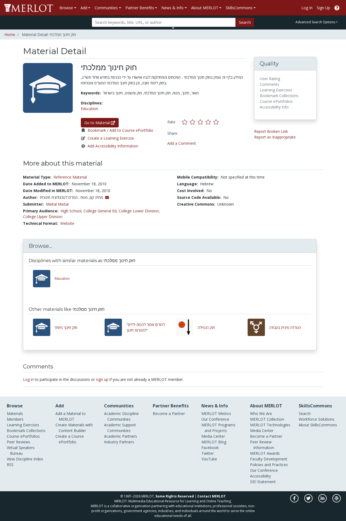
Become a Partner (169, 413)
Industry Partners (119, 441)
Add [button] (84, 7)
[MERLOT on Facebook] (295, 501)
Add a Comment (181, 143)
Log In (306, 7)
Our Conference (215, 419)
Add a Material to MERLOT (70, 416)
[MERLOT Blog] (336, 501)
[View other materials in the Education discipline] (44, 278)
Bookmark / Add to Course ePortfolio (120, 130)
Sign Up (323, 7)
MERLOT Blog (213, 441)
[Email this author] (107, 197)
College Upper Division (42, 216)
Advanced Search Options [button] (315, 22)
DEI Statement (263, 481)
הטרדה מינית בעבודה (285, 327)
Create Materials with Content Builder (74, 427)
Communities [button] (106, 7)
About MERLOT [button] (204, 7)
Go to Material (97, 122)
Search (245, 22)
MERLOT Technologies (270, 424)
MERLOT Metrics (216, 413)
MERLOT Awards (265, 453)
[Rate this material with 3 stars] (201, 122)
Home (9, 34)
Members (15, 419)
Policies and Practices (269, 464)
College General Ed (100, 210)
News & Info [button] (172, 7)
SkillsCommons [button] (239, 7)
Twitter (207, 453)
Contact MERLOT (211, 496)
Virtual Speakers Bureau (21, 450)
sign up (102, 379)
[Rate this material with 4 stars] (209, 122)
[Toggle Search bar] (173, 27)
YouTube (209, 458)
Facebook (210, 447)
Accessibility (260, 476)
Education (89, 108)
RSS (10, 464)
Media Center (213, 436)
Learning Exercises (23, 424)
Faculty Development (268, 458)
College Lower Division (139, 210)
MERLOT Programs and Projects (218, 427)
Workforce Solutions (316, 419)
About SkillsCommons (318, 424)
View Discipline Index (25, 458)
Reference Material (70, 177)
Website (67, 223)
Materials (15, 413)
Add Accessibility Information (113, 146)
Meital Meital (57, 204)
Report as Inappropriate (275, 137)
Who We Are (261, 413)
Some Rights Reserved (174, 496)
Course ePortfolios (23, 436)
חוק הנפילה (206, 327)
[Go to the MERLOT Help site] (337, 8)
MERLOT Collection (267, 419)
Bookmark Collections (26, 430)
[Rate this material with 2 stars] (194, 122)
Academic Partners (120, 436)
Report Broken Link (271, 131)
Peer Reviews (18, 441)
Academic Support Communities (120, 427)
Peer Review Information (262, 444)
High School (71, 210)
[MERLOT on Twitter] (309, 501)
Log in (28, 379)
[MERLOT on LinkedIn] (323, 501)
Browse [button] (66, 7)
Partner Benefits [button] (139, 7)
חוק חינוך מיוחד (66, 327)
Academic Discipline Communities (121, 416)
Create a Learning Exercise (111, 138)
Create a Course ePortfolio (69, 439)
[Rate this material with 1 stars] (186, 122)
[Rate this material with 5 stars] (216, 122)
